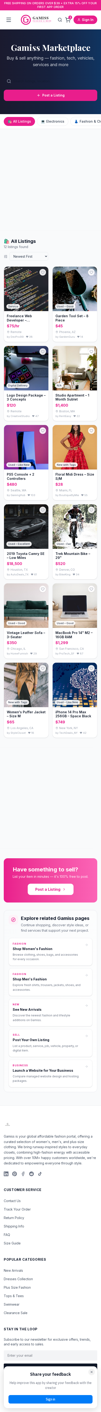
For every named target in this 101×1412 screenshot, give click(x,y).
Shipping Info (14, 1226)
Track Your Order (17, 1209)
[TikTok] (40, 1173)
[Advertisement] (50, 179)
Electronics (52, 121)
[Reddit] (31, 1173)
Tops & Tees (14, 1296)
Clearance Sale (15, 1313)
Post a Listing (53, 95)
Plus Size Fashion (17, 1287)
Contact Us (12, 1201)
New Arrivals (13, 1270)
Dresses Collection (18, 1279)
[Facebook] (23, 1173)
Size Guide (12, 1243)
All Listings (19, 121)
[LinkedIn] (6, 1173)
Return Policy (14, 1218)
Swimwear (11, 1304)
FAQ (7, 1235)
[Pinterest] (14, 1173)
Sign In (87, 20)
